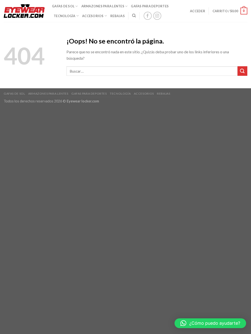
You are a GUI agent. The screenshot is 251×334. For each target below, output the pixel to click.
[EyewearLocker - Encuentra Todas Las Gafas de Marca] (24, 11)
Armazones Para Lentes (102, 6)
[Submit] (242, 71)
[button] (210, 323)
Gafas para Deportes (150, 6)
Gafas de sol (63, 6)
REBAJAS (117, 16)
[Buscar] (134, 15)
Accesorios (93, 16)
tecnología (64, 16)
